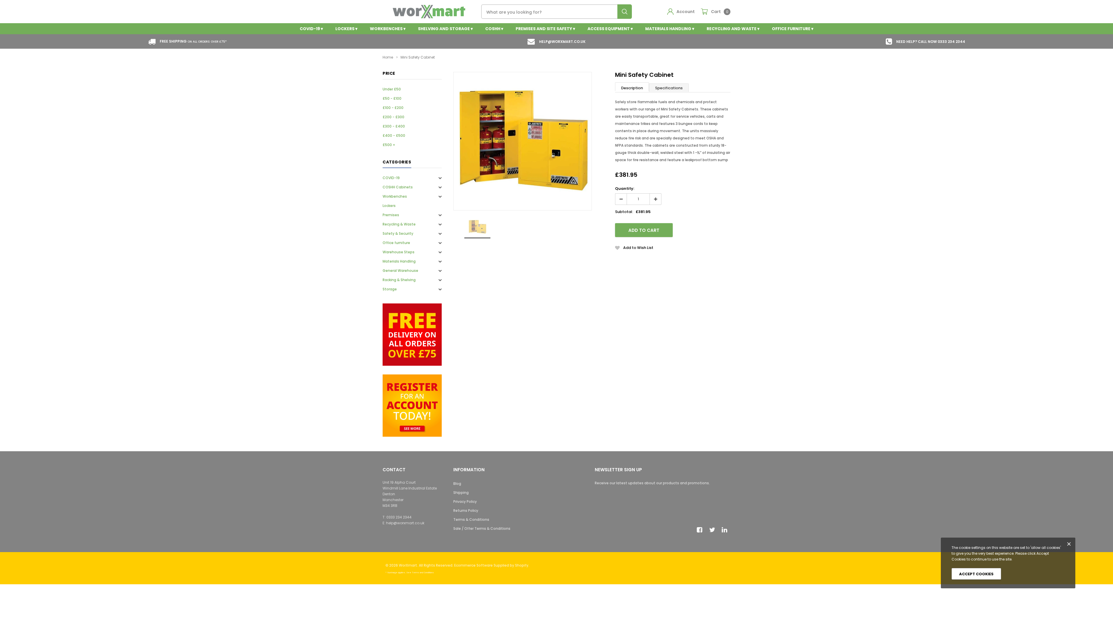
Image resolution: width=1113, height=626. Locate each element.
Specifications (669, 88)
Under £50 (392, 89)
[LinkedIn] (726, 530)
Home (388, 57)
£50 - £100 (392, 98)
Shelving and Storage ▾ (445, 29)
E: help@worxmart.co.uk (403, 523)
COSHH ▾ (494, 29)
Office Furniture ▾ (792, 29)
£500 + (389, 144)
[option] (523, 141)
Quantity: (624, 188)
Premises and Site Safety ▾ (545, 29)
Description (632, 88)
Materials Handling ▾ (669, 29)
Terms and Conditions (423, 572)
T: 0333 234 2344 (397, 517)
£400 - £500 (394, 135)
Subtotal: (624, 211)
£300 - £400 (394, 126)
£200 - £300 (393, 116)
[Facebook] (701, 530)
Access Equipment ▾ (610, 29)
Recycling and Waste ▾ (733, 29)
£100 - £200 (393, 107)
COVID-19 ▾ (311, 29)
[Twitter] (713, 530)
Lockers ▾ (346, 29)
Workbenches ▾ (387, 29)
